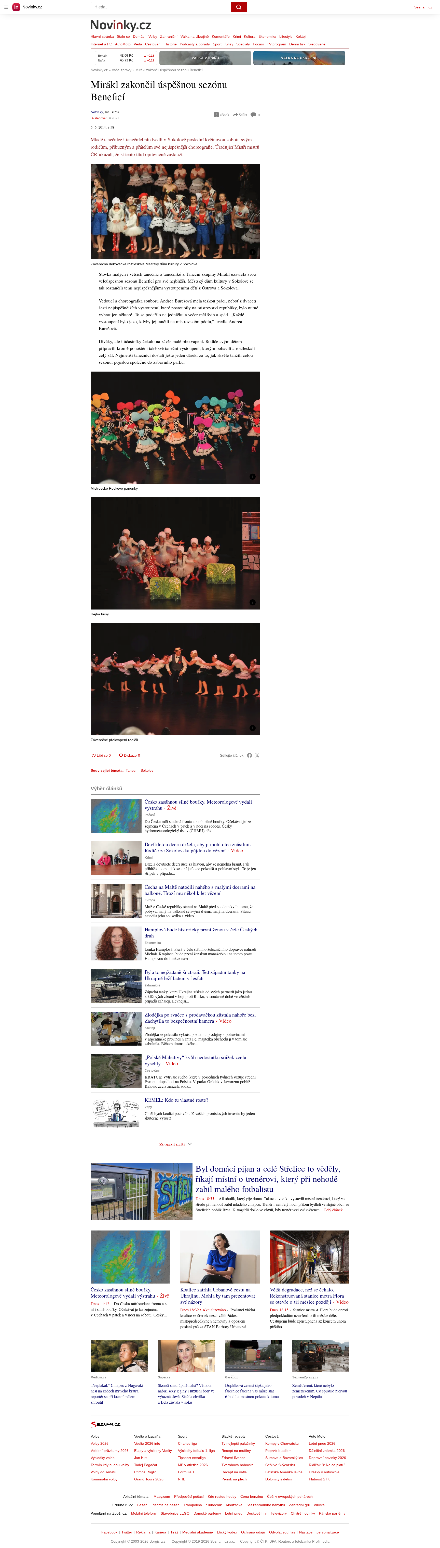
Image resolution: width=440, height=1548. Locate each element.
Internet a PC (101, 44)
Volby (152, 36)
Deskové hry (256, 1513)
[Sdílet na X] (257, 755)
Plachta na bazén (166, 1505)
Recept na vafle (234, 1472)
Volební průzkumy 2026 (110, 1451)
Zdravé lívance (233, 1458)
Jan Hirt (140, 1458)
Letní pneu (233, 1513)
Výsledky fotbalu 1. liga (196, 1451)
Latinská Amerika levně (283, 1472)
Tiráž (174, 1532)
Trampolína (193, 1505)
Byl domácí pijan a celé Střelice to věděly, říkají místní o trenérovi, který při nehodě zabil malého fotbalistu (268, 1178)
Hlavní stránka (102, 36)
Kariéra (160, 1532)
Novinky (97, 111)
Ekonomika (267, 36)
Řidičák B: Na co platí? (327, 1465)
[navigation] (6, 7)
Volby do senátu (103, 1472)
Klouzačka (234, 1505)
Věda (138, 44)
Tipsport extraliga (192, 1458)
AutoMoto (123, 44)
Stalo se (123, 36)
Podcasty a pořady (195, 44)
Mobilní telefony (144, 1513)
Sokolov (147, 770)
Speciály (243, 44)
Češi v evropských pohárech (290, 1496)
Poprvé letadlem (278, 1451)
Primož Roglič (145, 1472)
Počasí (258, 44)
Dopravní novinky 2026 (327, 1458)
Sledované (316, 44)
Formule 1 (186, 1472)
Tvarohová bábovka (238, 1465)
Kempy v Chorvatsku (282, 1443)
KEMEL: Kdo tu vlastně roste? (176, 1099)
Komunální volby (104, 1479)
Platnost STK (319, 1479)
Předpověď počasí (189, 1496)
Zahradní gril (299, 1505)
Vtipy (148, 1107)
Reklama (143, 1532)
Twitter (126, 1532)
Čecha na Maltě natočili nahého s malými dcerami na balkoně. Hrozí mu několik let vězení (200, 889)
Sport (217, 44)
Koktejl (301, 36)
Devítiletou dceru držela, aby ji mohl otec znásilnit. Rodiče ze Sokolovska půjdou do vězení (198, 847)
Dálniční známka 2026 (327, 1451)
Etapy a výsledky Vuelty (153, 1451)
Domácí (139, 36)
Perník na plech (234, 1479)
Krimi (237, 36)
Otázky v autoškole (324, 1472)
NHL (181, 1479)
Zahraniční (168, 36)
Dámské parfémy (207, 1513)
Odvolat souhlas (282, 1532)
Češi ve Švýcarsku (280, 1465)
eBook (224, 114)
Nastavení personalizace (319, 1532)
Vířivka (319, 1505)
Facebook (109, 1532)
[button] (175, 211)
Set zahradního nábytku (265, 1505)
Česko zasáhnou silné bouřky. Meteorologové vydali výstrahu (198, 804)
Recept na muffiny (236, 1451)
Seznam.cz (423, 7)
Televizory (279, 1513)
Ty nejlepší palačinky (238, 1443)
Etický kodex (227, 1532)
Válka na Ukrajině (195, 36)
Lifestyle (286, 36)
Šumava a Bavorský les (284, 1458)
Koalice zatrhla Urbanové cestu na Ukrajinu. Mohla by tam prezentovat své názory (217, 1295)
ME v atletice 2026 (193, 1465)
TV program (276, 44)
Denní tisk (297, 44)
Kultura (249, 36)
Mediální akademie (197, 1532)
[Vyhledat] (239, 7)
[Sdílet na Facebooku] (249, 755)
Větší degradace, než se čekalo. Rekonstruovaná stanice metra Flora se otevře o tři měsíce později (307, 1295)
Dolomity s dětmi (278, 1479)
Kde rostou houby (222, 1496)
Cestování (153, 44)
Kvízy (229, 44)
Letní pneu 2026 (322, 1443)
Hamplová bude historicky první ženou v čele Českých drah (201, 932)
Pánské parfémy (332, 1513)
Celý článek (333, 1209)
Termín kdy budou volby (110, 1465)
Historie (170, 44)
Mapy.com (162, 1496)
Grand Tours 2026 (148, 1479)
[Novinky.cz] (121, 26)
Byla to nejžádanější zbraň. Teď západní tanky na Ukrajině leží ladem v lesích (195, 975)
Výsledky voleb (103, 1458)
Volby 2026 (99, 1443)
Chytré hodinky (303, 1513)
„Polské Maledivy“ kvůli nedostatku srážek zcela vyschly (195, 1060)
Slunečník (214, 1505)
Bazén (142, 1505)
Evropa (150, 900)
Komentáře (221, 36)
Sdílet (243, 114)
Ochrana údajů (253, 1532)
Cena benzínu (251, 1496)
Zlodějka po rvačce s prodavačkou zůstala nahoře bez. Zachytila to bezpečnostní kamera (200, 1017)
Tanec (130, 770)
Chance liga (187, 1443)
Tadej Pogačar (145, 1465)
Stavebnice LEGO (175, 1513)
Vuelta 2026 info (147, 1443)
